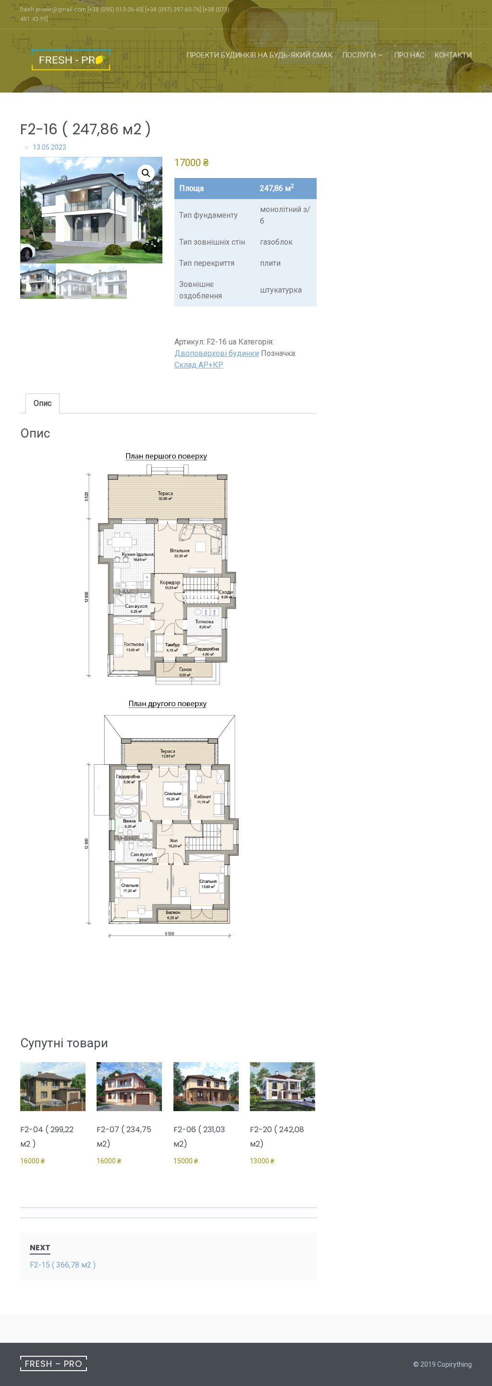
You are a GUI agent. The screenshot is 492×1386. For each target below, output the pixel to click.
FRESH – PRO (53, 1364)
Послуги (359, 55)
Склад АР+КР (198, 364)
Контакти (453, 55)
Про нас (409, 55)
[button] (146, 173)
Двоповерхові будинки (216, 353)
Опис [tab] (42, 403)
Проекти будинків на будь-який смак (259, 55)
